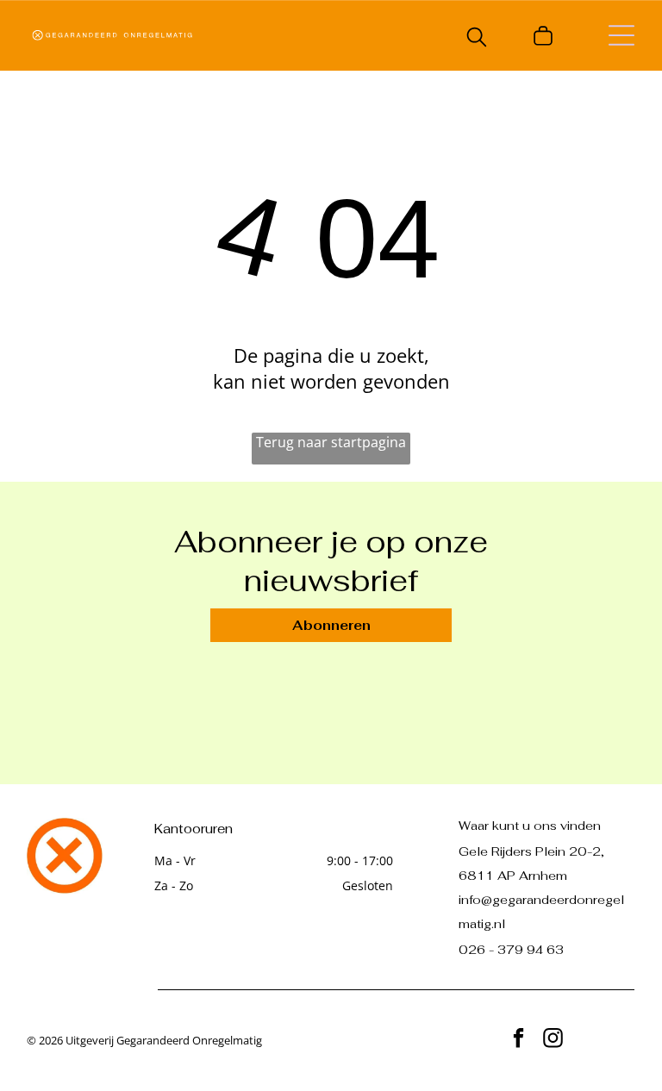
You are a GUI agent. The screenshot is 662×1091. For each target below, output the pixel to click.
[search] (476, 39)
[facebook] (518, 1040)
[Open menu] (621, 35)
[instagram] (553, 1040)
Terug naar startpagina (331, 442)
